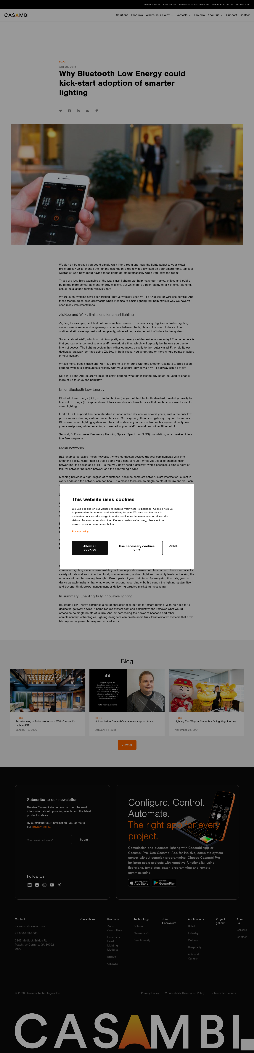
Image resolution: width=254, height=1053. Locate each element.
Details (173, 545)
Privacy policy (80, 531)
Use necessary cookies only (137, 547)
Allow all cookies (89, 547)
